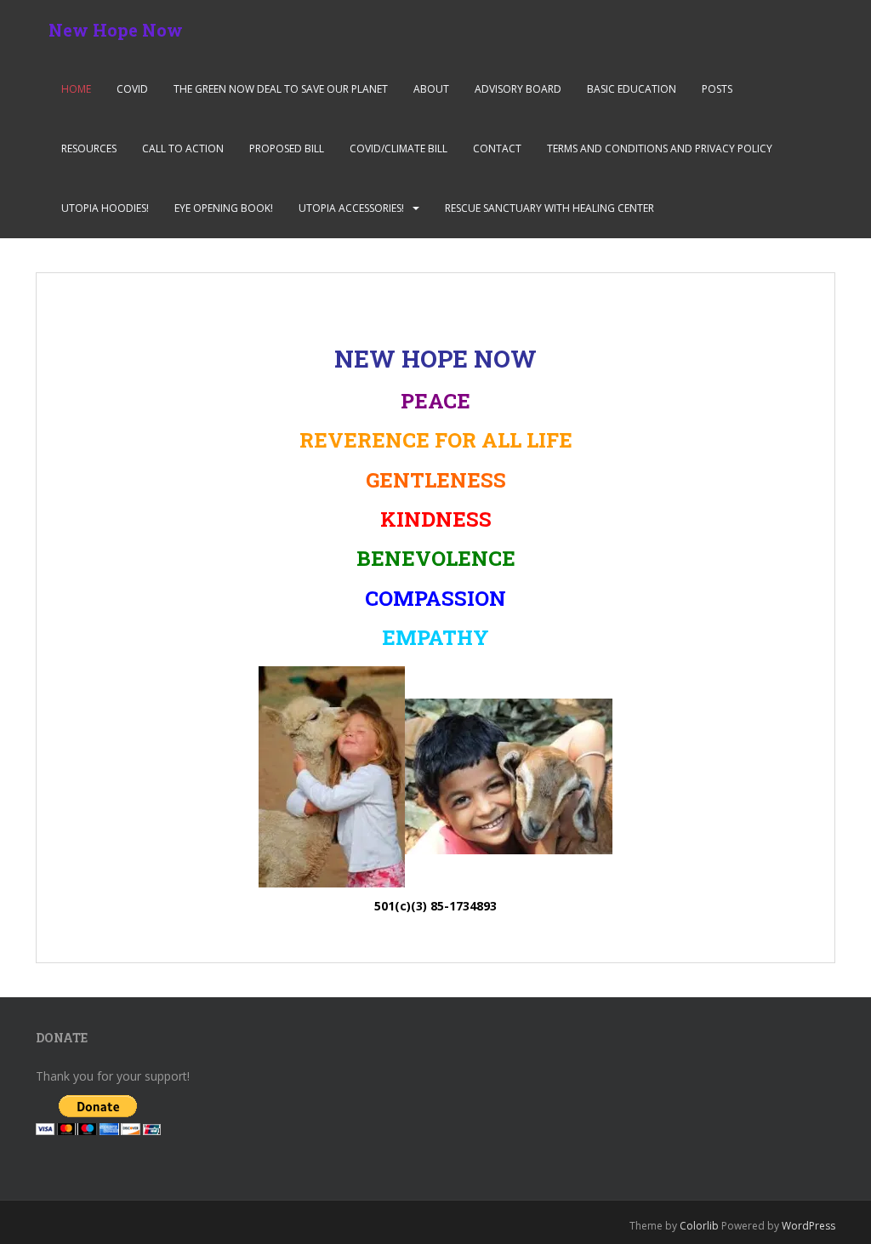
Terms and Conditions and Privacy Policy (659, 148)
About (431, 89)
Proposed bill (286, 148)
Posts (717, 89)
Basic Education (631, 89)
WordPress (808, 1225)
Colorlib (699, 1225)
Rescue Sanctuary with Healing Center (549, 208)
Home (76, 89)
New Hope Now (115, 30)
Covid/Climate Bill (398, 148)
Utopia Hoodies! (105, 208)
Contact (497, 148)
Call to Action (183, 148)
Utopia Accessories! (351, 208)
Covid (132, 89)
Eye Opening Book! (223, 208)
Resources (89, 148)
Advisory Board (518, 89)
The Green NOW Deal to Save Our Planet (281, 89)
